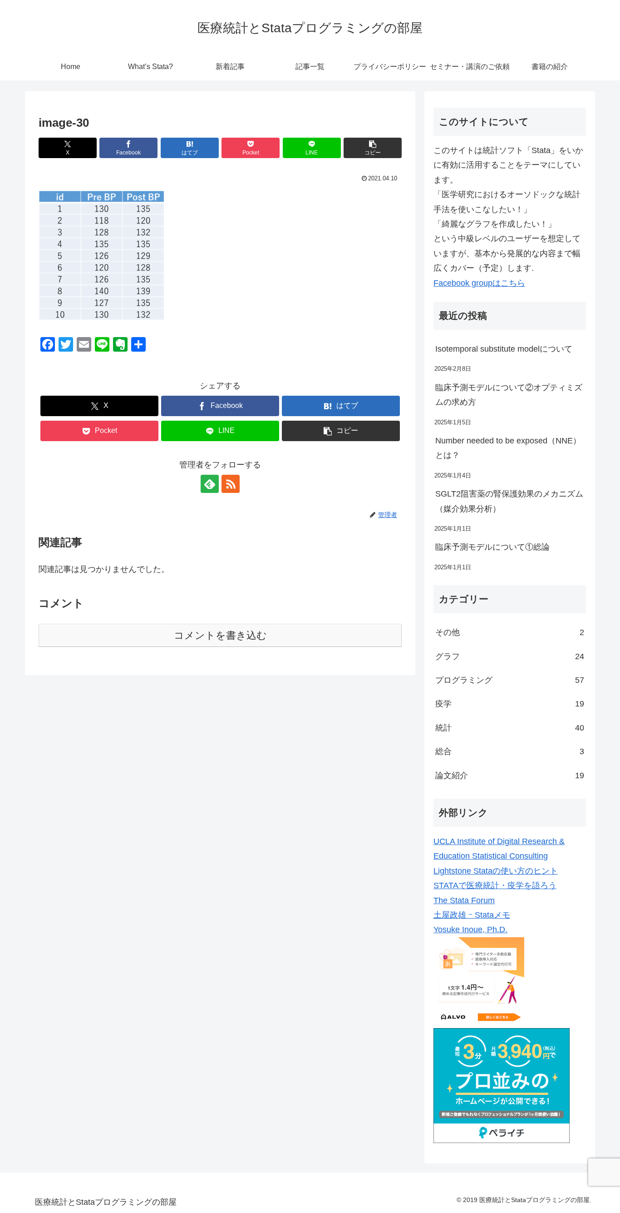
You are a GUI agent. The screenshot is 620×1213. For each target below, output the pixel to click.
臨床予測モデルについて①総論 (492, 547)
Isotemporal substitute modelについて (503, 348)
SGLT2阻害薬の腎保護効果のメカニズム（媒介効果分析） (509, 501)
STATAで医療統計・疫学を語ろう (494, 885)
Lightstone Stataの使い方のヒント (495, 870)
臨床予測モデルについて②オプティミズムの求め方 (508, 395)
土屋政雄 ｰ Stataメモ (471, 915)
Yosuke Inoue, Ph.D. (470, 929)
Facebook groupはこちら (479, 283)
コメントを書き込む (220, 635)
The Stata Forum (464, 900)
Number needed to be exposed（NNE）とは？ (508, 448)
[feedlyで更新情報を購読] (210, 484)
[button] (373, 148)
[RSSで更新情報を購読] (230, 484)
